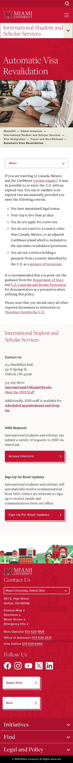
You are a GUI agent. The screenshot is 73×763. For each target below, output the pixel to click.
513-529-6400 (32, 644)
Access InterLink (21, 456)
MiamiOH (10, 131)
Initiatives (16, 724)
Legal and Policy (24, 749)
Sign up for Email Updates (29, 515)
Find (9, 737)
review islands (45, 180)
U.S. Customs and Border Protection (38, 284)
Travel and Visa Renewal (47, 139)
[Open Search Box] (67, 4)
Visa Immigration (15, 139)
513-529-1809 (35, 632)
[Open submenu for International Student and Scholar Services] (68, 30)
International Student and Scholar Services (33, 30)
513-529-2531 (42, 638)
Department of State (48, 280)
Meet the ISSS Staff (19, 392)
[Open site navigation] (66, 15)
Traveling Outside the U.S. (25, 312)
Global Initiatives (32, 131)
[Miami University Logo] (18, 14)
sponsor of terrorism (45, 264)
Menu (13, 163)
